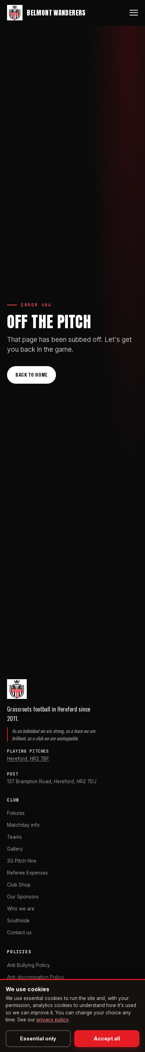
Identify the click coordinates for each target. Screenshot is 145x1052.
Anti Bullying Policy (28, 965)
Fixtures (16, 813)
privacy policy (52, 1019)
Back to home (31, 374)
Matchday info (23, 825)
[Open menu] (133, 12)
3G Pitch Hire (21, 861)
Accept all (107, 1038)
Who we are (20, 908)
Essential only (38, 1038)
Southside (18, 920)
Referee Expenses (27, 873)
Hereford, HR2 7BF (28, 758)
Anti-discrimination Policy (35, 977)
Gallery (15, 849)
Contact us (19, 932)
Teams (14, 837)
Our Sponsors (23, 897)
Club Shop (19, 885)
